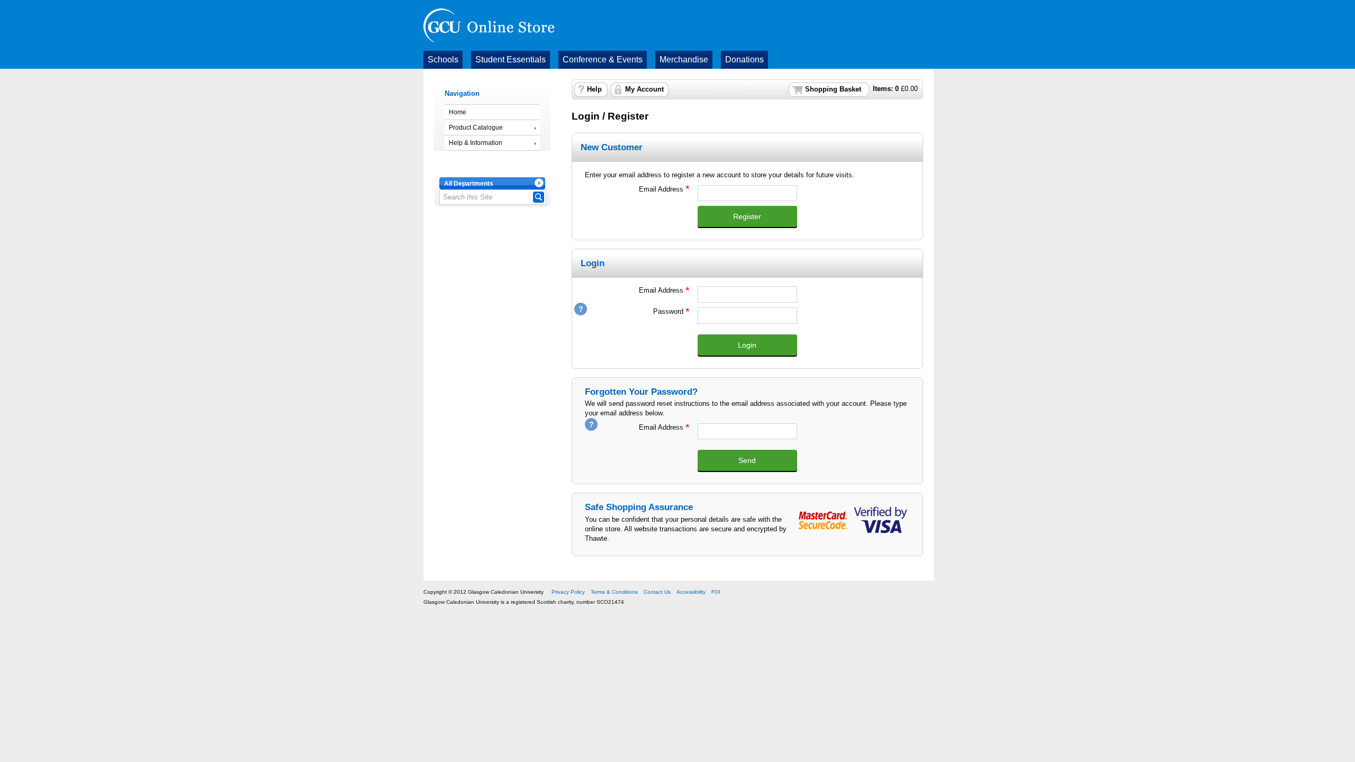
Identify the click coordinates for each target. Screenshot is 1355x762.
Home (457, 112)
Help (594, 89)
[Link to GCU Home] (488, 25)
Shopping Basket (833, 89)
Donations (744, 59)
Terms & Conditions (614, 592)
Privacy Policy (568, 592)
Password (634, 311)
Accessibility (691, 592)
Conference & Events (603, 59)
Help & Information (475, 143)
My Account (644, 89)
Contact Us (657, 592)
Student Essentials (510, 59)
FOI (715, 592)
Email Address (634, 189)
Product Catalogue (476, 127)
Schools (443, 59)
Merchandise (684, 59)
